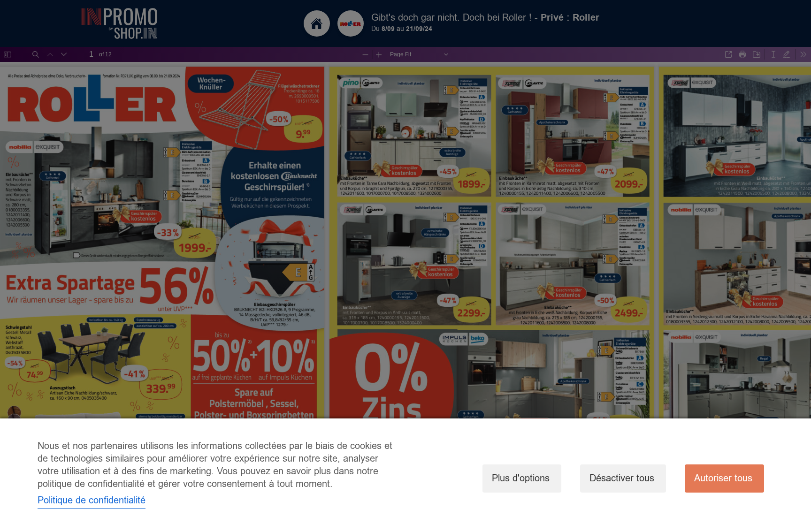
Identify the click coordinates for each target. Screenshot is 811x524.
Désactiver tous (621, 478)
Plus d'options (521, 478)
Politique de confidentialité (91, 500)
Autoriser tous (723, 478)
